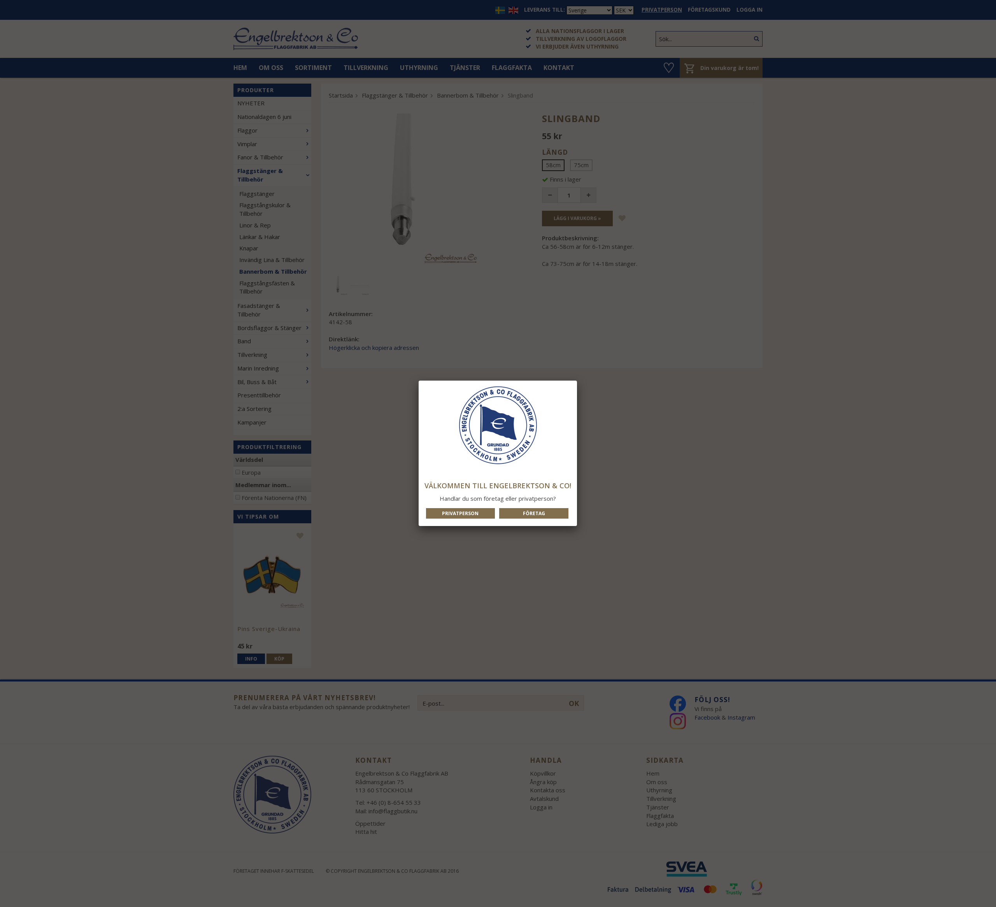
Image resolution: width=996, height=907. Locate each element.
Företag (534, 513)
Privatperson (460, 513)
